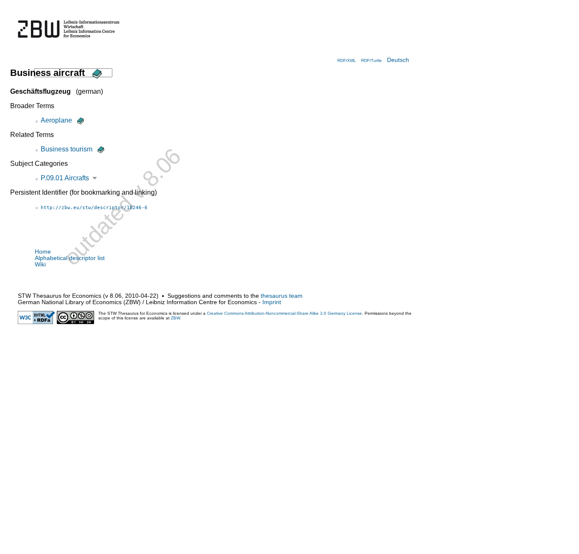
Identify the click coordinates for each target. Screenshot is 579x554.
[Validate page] (36, 322)
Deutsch (398, 60)
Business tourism (66, 149)
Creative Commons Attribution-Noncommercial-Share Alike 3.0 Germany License (284, 313)
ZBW (175, 318)
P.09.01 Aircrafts (65, 178)
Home (43, 252)
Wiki (40, 264)
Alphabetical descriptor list (70, 258)
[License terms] (75, 322)
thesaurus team (282, 296)
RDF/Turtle (371, 60)
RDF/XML (346, 60)
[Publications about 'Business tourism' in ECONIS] (100, 149)
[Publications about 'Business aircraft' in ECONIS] (96, 72)
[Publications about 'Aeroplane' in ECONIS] (79, 120)
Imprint (271, 302)
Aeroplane (56, 120)
